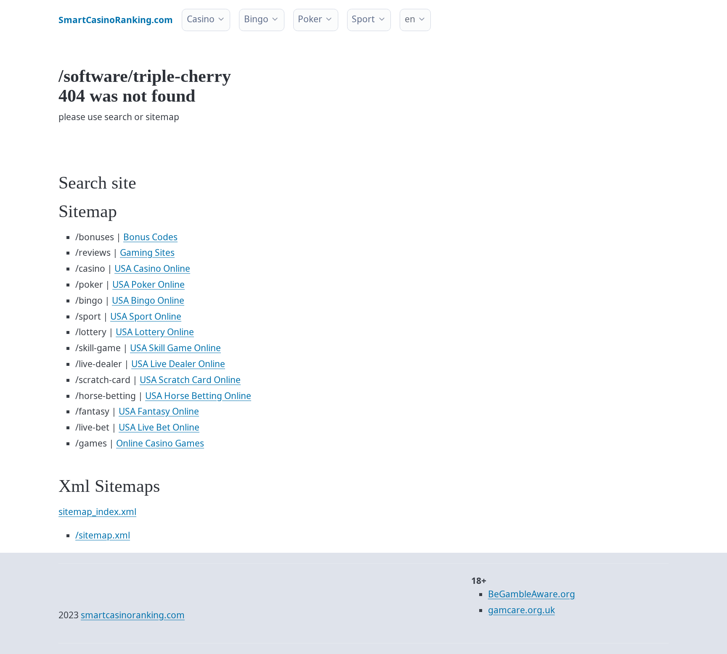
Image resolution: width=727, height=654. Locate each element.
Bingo (256, 19)
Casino (201, 19)
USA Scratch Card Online (190, 380)
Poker (310, 19)
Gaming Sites (147, 252)
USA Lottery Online (155, 332)
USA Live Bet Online (159, 427)
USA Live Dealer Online (178, 364)
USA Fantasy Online (159, 411)
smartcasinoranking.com (133, 615)
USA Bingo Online (148, 300)
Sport (363, 19)
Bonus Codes (150, 237)
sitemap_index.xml (97, 511)
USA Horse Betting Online (198, 396)
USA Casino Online (152, 268)
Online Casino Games (160, 443)
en (410, 19)
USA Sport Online (145, 316)
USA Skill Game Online (175, 348)
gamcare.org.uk (521, 610)
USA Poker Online (148, 284)
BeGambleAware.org (531, 594)
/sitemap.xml (102, 535)
